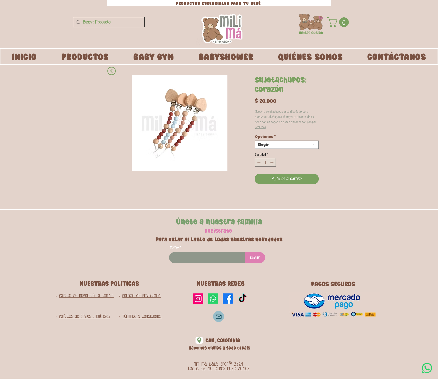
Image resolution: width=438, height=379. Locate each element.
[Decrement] (258, 162)
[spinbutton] (265, 162)
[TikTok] (242, 298)
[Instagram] (198, 298)
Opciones (265, 137)
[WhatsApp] (427, 368)
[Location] (199, 340)
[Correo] (218, 316)
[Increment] (272, 162)
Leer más (260, 127)
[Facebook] (228, 298)
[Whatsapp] (213, 298)
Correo (174, 247)
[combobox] (287, 145)
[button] (311, 22)
